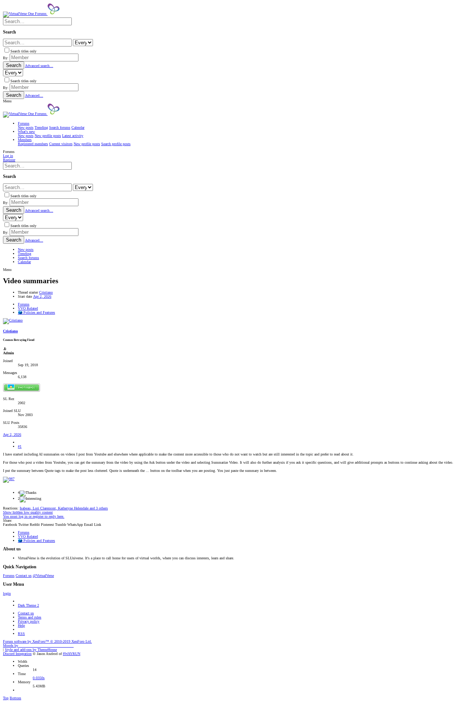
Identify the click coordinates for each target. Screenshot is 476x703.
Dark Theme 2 (28, 605)
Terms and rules (29, 617)
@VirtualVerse (43, 575)
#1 (20, 446)
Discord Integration (17, 654)
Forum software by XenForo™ (47, 641)
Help (21, 625)
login (7, 593)
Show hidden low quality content (28, 512)
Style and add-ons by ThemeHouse (31, 650)
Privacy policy (28, 621)
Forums (9, 575)
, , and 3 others (64, 508)
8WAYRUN (71, 654)
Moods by (38, 645)
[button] (7, 101)
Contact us (24, 575)
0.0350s (39, 678)
